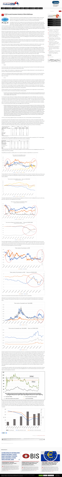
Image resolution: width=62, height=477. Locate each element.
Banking (21, 8)
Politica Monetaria (8, 8)
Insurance (26, 8)
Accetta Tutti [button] (40, 475)
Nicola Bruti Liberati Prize (52, 32)
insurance (43, 435)
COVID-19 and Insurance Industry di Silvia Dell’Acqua (18, 14)
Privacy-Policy (57, 475)
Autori (54, 21)
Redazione (54, 19)
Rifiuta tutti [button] (45, 475)
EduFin (41, 8)
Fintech (37, 8)
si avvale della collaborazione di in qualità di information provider (54, 60)
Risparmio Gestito (16, 8)
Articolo (6, 15)
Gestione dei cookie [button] (50, 475)
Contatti (54, 25)
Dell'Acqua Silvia (39, 435)
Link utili (54, 23)
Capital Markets (31, 8)
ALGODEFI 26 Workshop (52, 29)
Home (3, 8)
